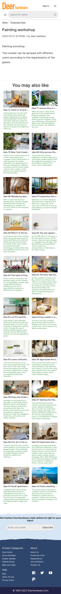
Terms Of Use (8, 577)
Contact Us (35, 565)
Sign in (46, 6)
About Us (34, 552)
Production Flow (17, 22)
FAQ (4, 574)
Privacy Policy (8, 580)
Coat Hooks (7, 552)
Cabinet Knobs (8, 562)
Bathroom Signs (9, 565)
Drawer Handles (9, 559)
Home (5, 22)
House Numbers (9, 555)
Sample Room (36, 559)
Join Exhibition (36, 562)
